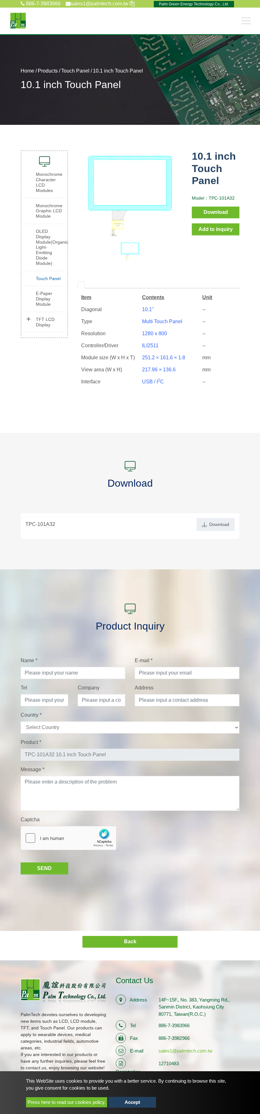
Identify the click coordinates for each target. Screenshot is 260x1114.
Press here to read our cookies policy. (67, 1102)
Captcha (30, 819)
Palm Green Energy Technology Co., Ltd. (194, 4)
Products (48, 71)
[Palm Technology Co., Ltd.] (18, 21)
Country (31, 715)
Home (27, 71)
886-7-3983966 (43, 3)
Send (44, 868)
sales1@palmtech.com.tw (185, 1050)
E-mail (144, 660)
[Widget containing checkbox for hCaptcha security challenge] (68, 838)
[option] (130, 196)
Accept (132, 1102)
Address (144, 687)
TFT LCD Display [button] (45, 322)
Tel (24, 687)
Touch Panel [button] (48, 278)
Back (130, 941)
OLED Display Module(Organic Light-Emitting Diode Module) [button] (50, 247)
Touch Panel (75, 71)
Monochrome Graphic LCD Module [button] (49, 211)
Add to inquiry (215, 229)
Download (216, 212)
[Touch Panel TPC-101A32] (130, 196)
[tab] (81, 284)
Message (32, 769)
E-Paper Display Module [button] (44, 299)
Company (89, 687)
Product (31, 742)
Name (29, 660)
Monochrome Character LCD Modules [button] (49, 182)
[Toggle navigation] (246, 20)
